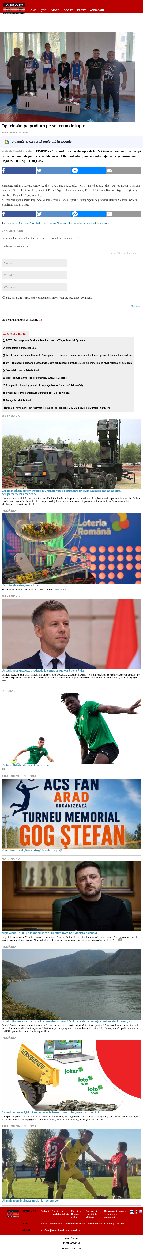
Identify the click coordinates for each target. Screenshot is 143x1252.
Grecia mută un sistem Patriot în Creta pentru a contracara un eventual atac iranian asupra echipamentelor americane (69, 355)
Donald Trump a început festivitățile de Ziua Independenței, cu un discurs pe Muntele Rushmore (58, 407)
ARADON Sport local (20, 776)
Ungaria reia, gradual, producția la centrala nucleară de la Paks (43, 670)
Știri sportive (73, 1230)
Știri (25, 1223)
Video (55, 10)
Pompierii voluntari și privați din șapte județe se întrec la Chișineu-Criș (44, 385)
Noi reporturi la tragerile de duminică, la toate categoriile (36, 378)
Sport (68, 10)
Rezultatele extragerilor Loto (21, 348)
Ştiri (44, 10)
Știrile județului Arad (52, 1223)
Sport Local (57, 1230)
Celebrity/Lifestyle (114, 1223)
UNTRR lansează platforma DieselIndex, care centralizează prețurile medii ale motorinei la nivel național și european (69, 363)
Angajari (97, 10)
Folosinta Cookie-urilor (76, 1214)
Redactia (45, 1211)
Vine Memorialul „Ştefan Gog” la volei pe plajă (32, 850)
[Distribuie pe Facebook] (19, 170)
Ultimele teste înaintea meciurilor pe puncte (30, 1200)
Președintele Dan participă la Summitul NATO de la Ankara (37, 393)
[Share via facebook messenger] (89, 170)
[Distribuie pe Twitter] (54, 170)
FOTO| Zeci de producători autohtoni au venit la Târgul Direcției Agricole (45, 340)
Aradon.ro (29, 1211)
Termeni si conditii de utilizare (91, 1214)
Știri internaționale (75, 1223)
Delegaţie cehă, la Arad (18, 400)
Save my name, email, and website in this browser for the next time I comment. (49, 297)
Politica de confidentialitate (60, 1212)
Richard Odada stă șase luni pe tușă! (26, 765)
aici (40, 319)
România (9, 511)
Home (32, 10)
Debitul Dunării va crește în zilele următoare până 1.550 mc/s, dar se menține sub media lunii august (67, 1021)
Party (81, 10)
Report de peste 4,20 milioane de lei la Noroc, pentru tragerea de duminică (50, 1112)
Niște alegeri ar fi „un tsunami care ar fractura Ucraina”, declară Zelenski (49, 932)
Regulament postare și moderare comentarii (115, 1214)
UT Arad (9, 690)
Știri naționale (94, 1223)
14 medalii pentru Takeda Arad (22, 370)
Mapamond (11, 416)
